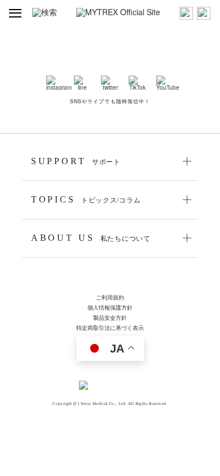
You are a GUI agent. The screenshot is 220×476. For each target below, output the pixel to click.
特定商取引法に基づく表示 (110, 328)
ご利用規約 (110, 298)
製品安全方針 (110, 318)
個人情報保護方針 (110, 308)
